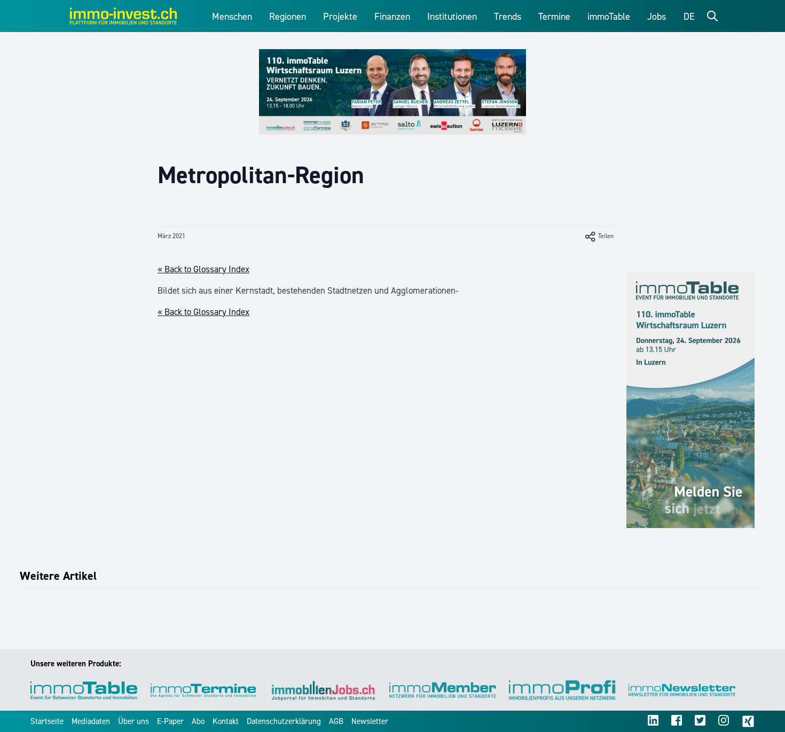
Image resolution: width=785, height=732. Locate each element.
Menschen (232, 16)
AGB (336, 721)
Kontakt (226, 721)
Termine (554, 16)
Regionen (287, 16)
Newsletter (369, 721)
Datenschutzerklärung (284, 721)
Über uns (133, 721)
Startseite (47, 721)
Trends (507, 16)
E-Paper (170, 721)
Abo (198, 721)
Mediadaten (91, 721)
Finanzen (392, 16)
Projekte (340, 16)
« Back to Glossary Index (203, 269)
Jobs (656, 16)
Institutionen (452, 16)
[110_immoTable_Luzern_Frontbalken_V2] (392, 92)
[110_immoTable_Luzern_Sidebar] (690, 400)
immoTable (608, 16)
